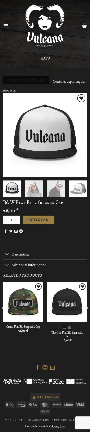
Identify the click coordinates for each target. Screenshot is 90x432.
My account (14, 420)
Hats (45, 58)
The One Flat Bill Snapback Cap (67, 334)
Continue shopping (26, 80)
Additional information (29, 264)
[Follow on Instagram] (45, 368)
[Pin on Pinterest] (21, 231)
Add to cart (38, 220)
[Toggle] (7, 254)
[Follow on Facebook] (37, 368)
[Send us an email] (52, 368)
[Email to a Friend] (16, 231)
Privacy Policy (38, 420)
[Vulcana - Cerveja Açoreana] (45, 25)
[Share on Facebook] (5, 231)
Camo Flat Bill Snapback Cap (23, 327)
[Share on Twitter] (11, 231)
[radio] (64, 327)
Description (20, 254)
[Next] (80, 135)
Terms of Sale (63, 420)
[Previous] (10, 135)
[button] (5, 25)
